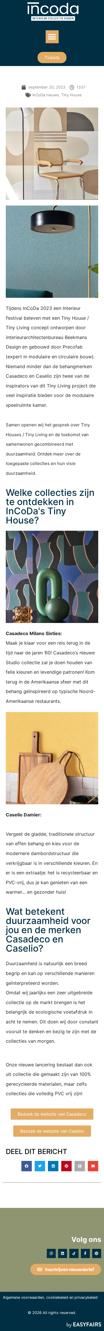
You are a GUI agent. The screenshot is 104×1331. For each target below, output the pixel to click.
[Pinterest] (96, 1253)
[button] (52, 36)
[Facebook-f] (85, 1253)
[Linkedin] (62, 1253)
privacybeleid (86, 1297)
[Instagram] (51, 1253)
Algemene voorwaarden (23, 1297)
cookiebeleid (57, 1297)
